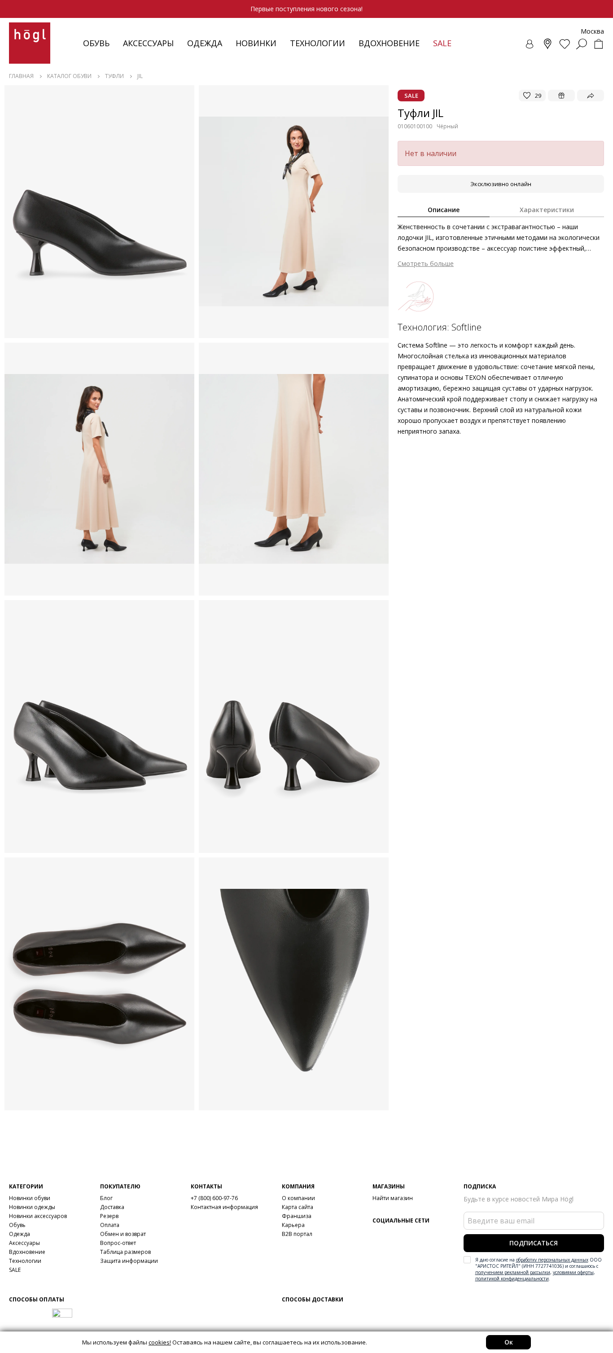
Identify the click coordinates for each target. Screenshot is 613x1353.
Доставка (112, 1207)
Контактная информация (224, 1207)
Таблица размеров (125, 1252)
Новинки (256, 43)
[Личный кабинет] (530, 44)
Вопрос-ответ (118, 1243)
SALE (15, 1270)
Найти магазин (392, 1198)
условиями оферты (573, 1272)
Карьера (293, 1225)
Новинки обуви (29, 1198)
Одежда (204, 43)
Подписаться (533, 1243)
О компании (298, 1198)
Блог (106, 1198)
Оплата (109, 1225)
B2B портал (297, 1234)
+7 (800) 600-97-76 (214, 1198)
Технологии (25, 1261)
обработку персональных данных (552, 1260)
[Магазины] (547, 44)
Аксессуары (148, 43)
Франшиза (296, 1216)
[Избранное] (564, 44)
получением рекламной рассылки (512, 1272)
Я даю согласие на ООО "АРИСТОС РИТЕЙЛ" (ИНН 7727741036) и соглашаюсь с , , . (538, 1269)
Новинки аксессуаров (38, 1216)
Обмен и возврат (123, 1234)
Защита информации (129, 1261)
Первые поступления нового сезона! (306, 8)
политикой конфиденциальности (512, 1278)
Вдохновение (389, 43)
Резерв (109, 1216)
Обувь (96, 43)
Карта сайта (297, 1207)
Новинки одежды (32, 1207)
